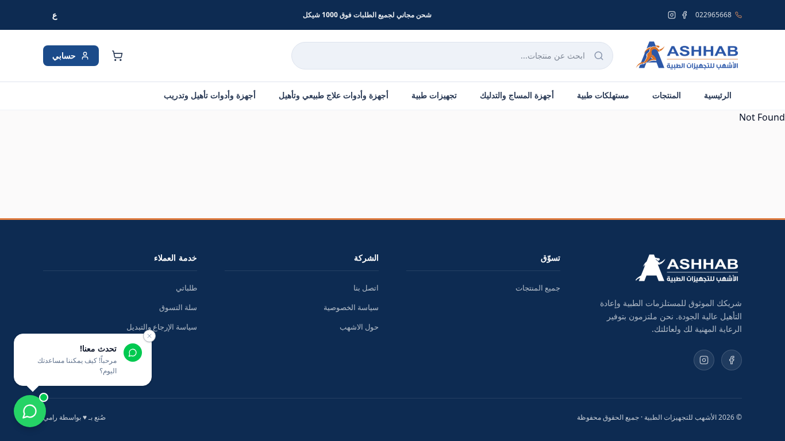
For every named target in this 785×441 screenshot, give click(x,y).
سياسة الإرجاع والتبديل (161, 327)
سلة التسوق (178, 307)
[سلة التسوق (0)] (117, 55)
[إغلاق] (149, 336)
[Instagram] (672, 15)
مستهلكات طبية (603, 95)
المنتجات (666, 95)
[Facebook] (684, 15)
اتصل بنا (366, 288)
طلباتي (186, 288)
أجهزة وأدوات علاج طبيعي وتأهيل (333, 95)
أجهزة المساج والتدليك (517, 95)
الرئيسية (718, 95)
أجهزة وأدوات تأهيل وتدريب (210, 95)
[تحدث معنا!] (30, 411)
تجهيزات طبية (434, 95)
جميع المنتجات (537, 288)
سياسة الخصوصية (351, 307)
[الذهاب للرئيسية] (687, 55)
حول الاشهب (359, 327)
